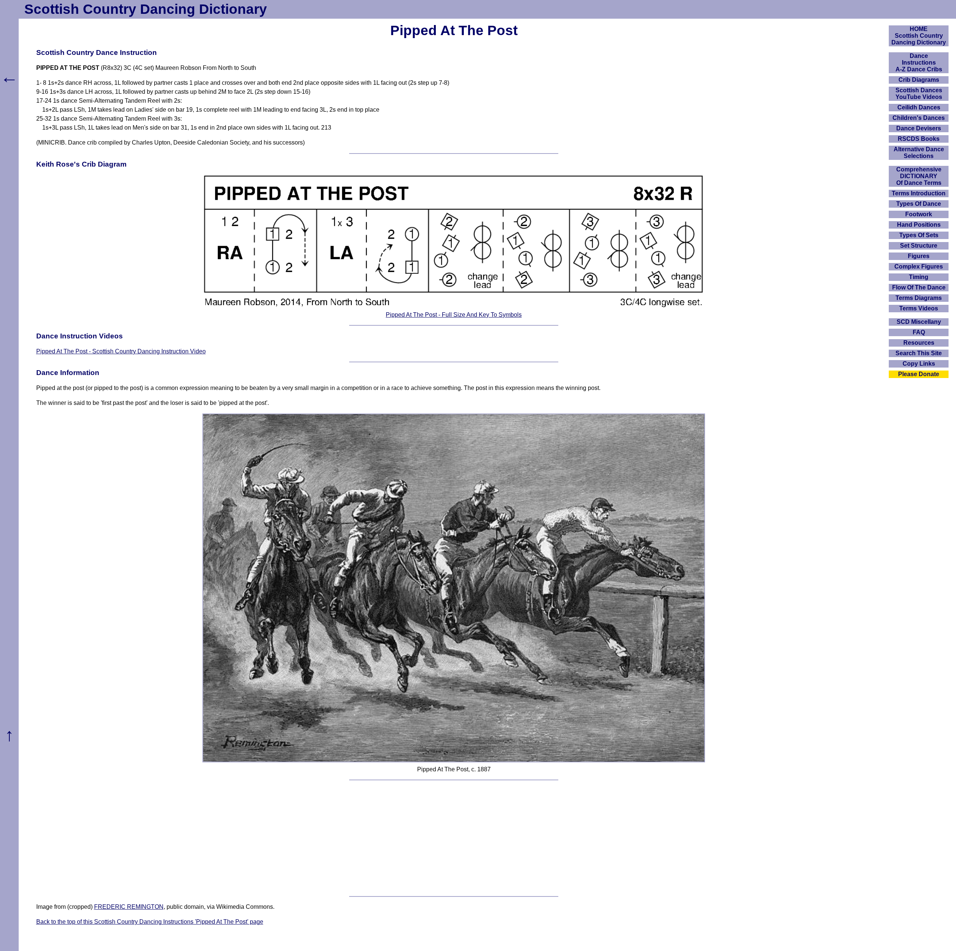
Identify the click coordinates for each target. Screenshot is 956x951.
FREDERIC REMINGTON (129, 907)
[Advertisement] (454, 838)
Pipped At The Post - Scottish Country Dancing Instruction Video (121, 351)
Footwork (918, 214)
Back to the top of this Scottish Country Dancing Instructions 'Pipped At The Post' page (149, 922)
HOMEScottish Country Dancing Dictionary (918, 36)
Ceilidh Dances (918, 107)
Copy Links (919, 363)
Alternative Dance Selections (919, 152)
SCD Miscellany (919, 322)
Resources (918, 343)
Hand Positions (919, 225)
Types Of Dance (918, 204)
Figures (918, 256)
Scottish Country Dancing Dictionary (145, 9)
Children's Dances (919, 118)
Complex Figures (918, 266)
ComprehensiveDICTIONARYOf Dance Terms (918, 176)
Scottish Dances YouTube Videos (919, 93)
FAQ (919, 332)
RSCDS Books (919, 139)
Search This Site (919, 353)
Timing (918, 277)
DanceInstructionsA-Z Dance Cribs (919, 62)
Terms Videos (918, 308)
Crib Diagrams (918, 80)
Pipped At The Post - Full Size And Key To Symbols (454, 315)
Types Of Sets (918, 235)
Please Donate (918, 374)
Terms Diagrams (919, 298)
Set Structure (918, 245)
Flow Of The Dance (919, 287)
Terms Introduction (919, 193)
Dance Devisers (918, 128)
